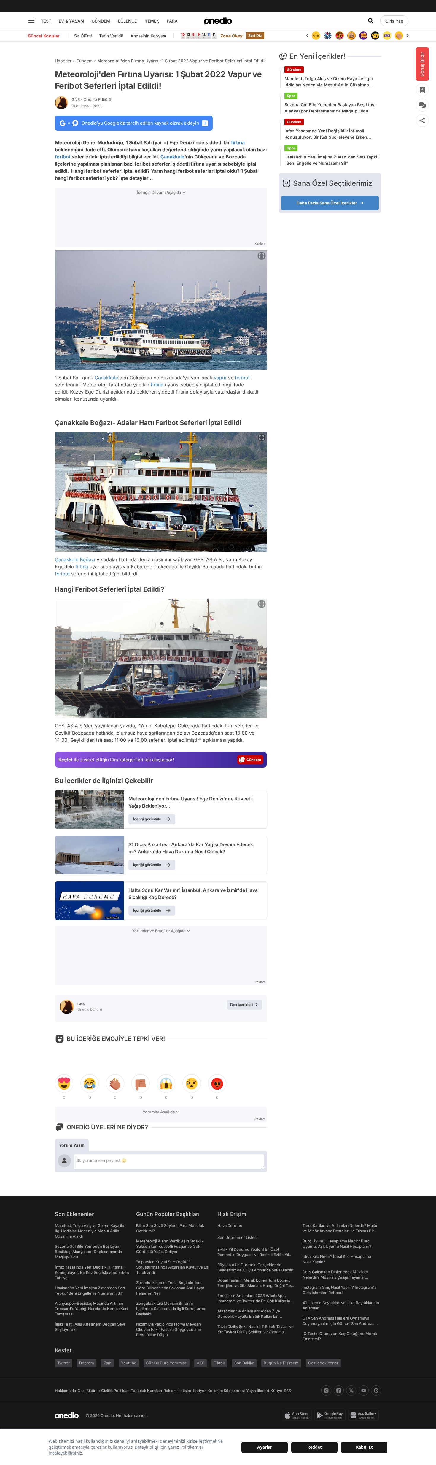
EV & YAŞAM (71, 20)
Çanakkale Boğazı (75, 559)
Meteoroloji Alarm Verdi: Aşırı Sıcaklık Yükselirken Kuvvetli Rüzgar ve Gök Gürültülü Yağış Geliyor (169, 1246)
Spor (291, 95)
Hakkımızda (65, 1390)
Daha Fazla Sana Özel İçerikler (327, 202)
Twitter (63, 1363)
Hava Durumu (229, 1225)
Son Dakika (244, 1363)
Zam (108, 1363)
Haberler (63, 60)
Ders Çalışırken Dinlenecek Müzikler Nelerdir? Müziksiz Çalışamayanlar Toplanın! (335, 1277)
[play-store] (331, 1415)
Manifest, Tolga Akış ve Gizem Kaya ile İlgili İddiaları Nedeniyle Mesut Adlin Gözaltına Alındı (328, 82)
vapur (220, 377)
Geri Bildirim (88, 1390)
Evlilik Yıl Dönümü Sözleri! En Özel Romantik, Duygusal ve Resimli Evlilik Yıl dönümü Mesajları (253, 1254)
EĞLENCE (127, 20)
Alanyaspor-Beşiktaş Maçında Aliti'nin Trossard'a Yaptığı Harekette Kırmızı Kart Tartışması (91, 1308)
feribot (63, 157)
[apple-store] (298, 1415)
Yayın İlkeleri (257, 1390)
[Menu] (31, 21)
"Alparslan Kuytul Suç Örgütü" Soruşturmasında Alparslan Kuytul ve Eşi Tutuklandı (172, 1267)
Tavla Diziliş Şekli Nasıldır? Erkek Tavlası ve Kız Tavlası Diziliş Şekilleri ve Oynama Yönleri (255, 1331)
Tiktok (219, 1363)
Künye (276, 1390)
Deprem (86, 1363)
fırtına (238, 142)
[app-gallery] (364, 1415)
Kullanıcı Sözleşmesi (226, 1390)
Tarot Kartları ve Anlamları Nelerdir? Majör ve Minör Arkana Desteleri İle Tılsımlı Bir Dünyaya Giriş (340, 1231)
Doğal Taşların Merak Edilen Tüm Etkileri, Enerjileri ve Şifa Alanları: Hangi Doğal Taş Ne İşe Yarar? (254, 1285)
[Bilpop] (351, 35)
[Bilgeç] (340, 35)
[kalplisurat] (399, 35)
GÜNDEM (101, 20)
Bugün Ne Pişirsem (281, 1363)
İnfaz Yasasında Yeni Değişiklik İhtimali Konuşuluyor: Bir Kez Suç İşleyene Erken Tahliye (325, 134)
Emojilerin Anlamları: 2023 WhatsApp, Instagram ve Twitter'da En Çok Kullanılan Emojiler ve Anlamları (254, 1301)
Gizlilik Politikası (115, 1390)
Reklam (170, 1390)
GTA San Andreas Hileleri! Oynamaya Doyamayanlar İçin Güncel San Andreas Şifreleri (338, 1323)
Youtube (128, 1363)
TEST (46, 20)
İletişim (184, 1390)
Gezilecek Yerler (323, 1363)
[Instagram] (326, 1390)
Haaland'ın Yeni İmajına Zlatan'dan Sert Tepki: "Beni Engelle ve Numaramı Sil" (331, 160)
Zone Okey (231, 35)
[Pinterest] (376, 1390)
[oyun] (375, 35)
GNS (91, 99)
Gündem (84, 60)
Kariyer (199, 1390)
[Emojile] (363, 35)
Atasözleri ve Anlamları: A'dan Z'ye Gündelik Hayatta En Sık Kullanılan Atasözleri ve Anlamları (248, 1316)
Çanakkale (172, 157)
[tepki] (64, 1083)
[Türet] (328, 35)
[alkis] (387, 35)
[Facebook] (339, 1390)
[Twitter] (351, 1390)
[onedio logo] (218, 21)
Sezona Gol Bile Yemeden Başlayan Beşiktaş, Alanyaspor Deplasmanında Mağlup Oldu (329, 107)
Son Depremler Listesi (237, 1237)
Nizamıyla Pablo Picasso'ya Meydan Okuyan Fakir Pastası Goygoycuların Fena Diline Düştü (168, 1329)
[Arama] (371, 21)
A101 (200, 1363)
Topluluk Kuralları (146, 1390)
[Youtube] (364, 1390)
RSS (287, 1390)
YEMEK (152, 20)
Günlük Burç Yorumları (166, 1363)
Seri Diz (255, 35)
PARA (172, 20)
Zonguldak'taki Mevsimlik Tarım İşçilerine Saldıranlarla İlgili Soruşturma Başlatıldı (171, 1308)
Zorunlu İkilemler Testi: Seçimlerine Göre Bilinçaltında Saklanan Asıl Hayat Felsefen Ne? (170, 1288)
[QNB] (316, 35)
